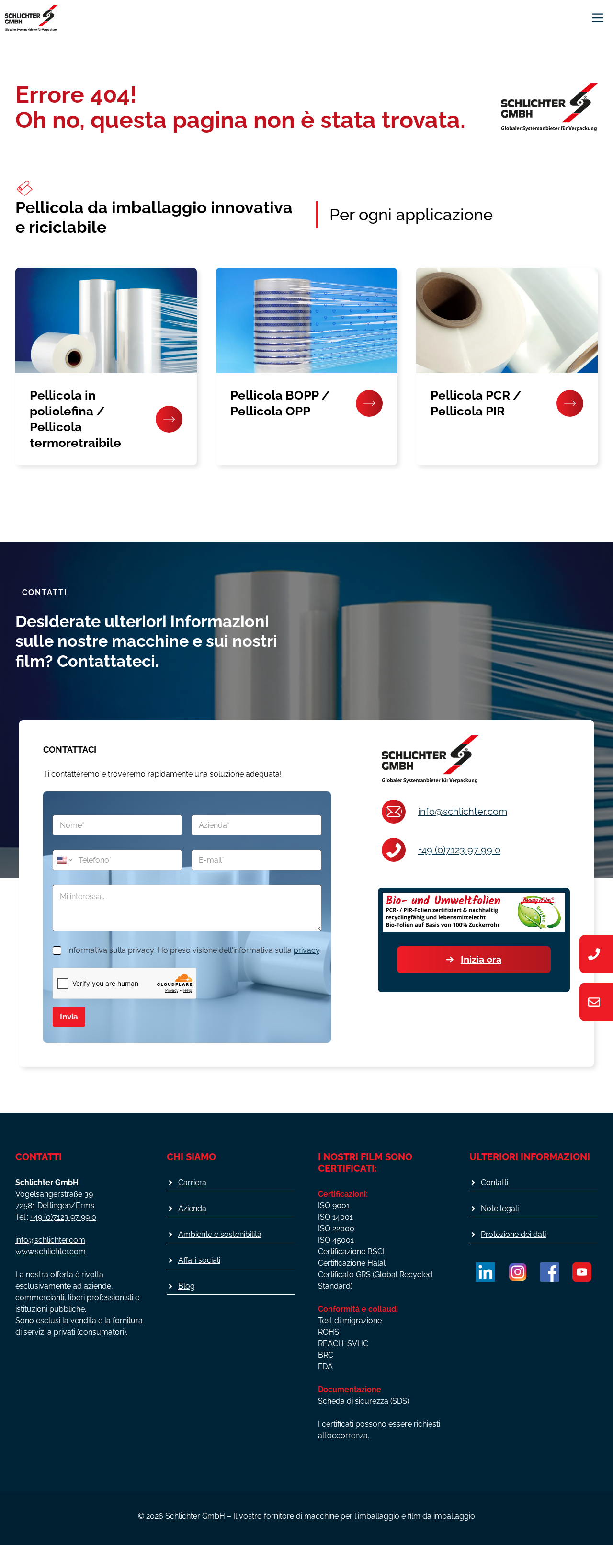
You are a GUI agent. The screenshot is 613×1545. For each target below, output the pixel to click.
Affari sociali (199, 1260)
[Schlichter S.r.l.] (31, 18)
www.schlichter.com (50, 1251)
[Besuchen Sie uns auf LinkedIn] (486, 1272)
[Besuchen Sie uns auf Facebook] (550, 1272)
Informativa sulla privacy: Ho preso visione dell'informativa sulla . (194, 950)
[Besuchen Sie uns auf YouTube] (582, 1272)
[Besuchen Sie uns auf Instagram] (518, 1272)
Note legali (500, 1208)
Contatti (494, 1182)
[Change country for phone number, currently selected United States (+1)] (64, 860)
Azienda (192, 1208)
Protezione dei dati (513, 1234)
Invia (69, 1016)
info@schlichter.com (462, 811)
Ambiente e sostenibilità (219, 1234)
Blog (186, 1286)
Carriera (192, 1182)
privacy (306, 950)
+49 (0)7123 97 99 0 (459, 850)
